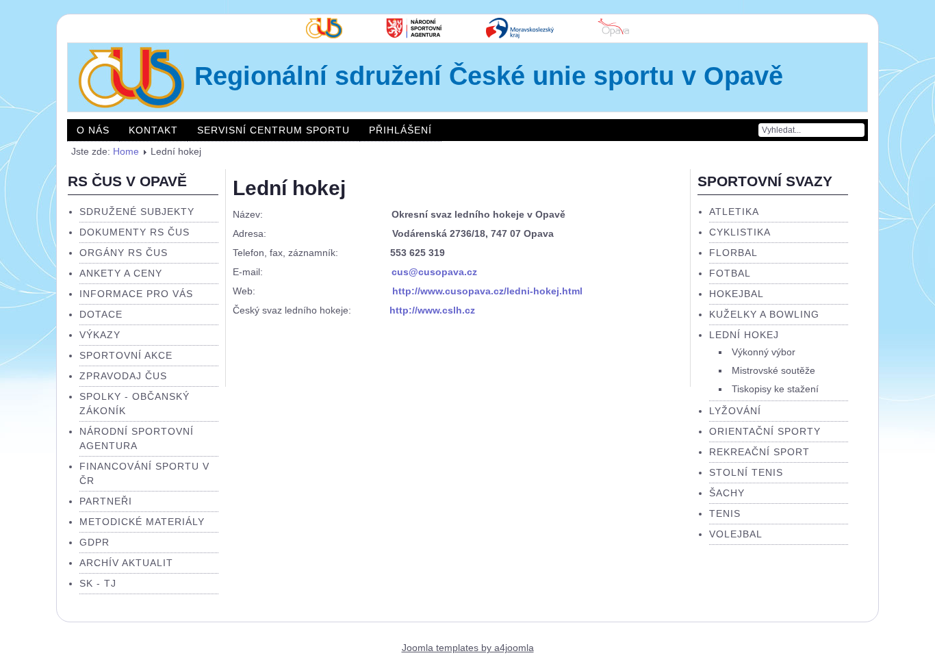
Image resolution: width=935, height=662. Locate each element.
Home (126, 151)
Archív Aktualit (126, 562)
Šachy (727, 492)
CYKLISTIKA (740, 232)
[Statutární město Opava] (613, 34)
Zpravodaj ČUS (123, 375)
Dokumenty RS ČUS (134, 232)
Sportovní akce (125, 355)
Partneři (105, 501)
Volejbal (736, 534)
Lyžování (735, 410)
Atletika (734, 211)
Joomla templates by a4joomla (468, 647)
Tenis (725, 513)
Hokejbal (736, 293)
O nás (93, 130)
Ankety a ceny (120, 273)
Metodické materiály (142, 521)
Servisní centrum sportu (273, 130)
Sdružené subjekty (136, 211)
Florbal (733, 252)
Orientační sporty (765, 431)
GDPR (94, 542)
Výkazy (99, 334)
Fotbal (730, 273)
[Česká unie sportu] (324, 34)
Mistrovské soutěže (773, 370)
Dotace (101, 314)
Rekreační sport (759, 451)
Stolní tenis (746, 472)
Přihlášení (400, 130)
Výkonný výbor (763, 351)
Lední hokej (289, 188)
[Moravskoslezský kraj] (519, 34)
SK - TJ (97, 583)
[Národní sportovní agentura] (414, 34)
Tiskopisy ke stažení (775, 388)
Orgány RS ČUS (123, 252)
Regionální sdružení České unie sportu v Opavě (488, 76)
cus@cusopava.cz (434, 271)
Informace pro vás (136, 293)
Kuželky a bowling (764, 314)
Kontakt (153, 130)
